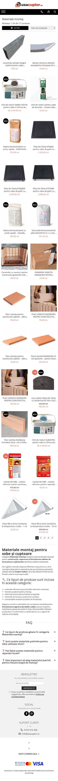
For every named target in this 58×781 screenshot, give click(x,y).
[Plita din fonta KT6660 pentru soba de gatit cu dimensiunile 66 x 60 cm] (43, 131)
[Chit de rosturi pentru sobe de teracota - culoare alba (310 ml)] (43, 89)
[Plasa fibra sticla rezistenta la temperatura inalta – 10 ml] (43, 508)
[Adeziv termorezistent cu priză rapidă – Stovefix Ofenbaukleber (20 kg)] (14, 215)
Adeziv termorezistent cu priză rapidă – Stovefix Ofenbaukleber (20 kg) (14, 231)
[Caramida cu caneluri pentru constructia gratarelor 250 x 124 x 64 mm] (14, 257)
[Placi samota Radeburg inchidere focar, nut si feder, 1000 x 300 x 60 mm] (14, 424)
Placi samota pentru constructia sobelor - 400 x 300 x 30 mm (14, 315)
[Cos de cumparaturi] (49, 11)
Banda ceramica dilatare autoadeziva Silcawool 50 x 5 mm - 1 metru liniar (43, 64)
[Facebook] (26, 713)
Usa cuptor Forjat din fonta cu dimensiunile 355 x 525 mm (43, 399)
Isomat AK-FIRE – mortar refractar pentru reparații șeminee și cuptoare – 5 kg (44, 483)
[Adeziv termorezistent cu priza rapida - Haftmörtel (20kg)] (14, 131)
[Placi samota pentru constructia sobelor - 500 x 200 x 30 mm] (14, 340)
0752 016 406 (30, 730)
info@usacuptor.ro (30, 733)
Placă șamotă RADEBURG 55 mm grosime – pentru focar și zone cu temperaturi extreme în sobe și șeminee (43, 357)
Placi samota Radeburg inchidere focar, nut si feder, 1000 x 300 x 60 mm (15, 441)
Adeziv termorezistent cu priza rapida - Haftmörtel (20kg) (14, 147)
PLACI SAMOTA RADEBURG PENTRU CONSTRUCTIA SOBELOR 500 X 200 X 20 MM (43, 315)
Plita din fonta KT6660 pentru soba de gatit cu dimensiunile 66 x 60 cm (43, 147)
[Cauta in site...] (55, 11)
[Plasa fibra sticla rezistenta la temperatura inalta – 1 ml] (14, 508)
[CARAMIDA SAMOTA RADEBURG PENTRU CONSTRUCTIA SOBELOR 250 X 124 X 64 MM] (43, 257)
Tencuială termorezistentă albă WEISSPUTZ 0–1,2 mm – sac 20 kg (43, 231)
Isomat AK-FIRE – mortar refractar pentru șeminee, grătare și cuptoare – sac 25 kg (14, 483)
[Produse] (3, 12)
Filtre (16, 28)
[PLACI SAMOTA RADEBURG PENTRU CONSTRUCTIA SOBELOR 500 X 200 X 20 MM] (43, 298)
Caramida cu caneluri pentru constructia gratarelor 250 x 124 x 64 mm (14, 273)
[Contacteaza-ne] (42, 11)
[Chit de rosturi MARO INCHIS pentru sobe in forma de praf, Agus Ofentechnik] (14, 89)
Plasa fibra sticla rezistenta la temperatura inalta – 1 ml (14, 524)
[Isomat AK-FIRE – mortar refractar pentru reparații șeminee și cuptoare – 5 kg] (43, 466)
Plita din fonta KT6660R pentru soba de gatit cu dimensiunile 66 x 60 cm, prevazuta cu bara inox (14, 189)
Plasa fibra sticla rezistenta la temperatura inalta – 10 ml (43, 524)
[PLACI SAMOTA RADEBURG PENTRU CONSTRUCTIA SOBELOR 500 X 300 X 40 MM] (14, 382)
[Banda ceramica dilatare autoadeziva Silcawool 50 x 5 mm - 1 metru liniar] (43, 47)
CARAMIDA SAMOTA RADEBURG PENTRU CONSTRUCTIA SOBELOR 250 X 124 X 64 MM (43, 273)
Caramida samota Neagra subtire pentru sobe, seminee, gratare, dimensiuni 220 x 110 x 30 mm (14, 64)
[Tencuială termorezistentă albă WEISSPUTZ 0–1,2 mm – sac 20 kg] (43, 215)
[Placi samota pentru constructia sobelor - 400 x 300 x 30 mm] (14, 298)
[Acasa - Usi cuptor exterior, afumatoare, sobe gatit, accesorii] (29, 4)
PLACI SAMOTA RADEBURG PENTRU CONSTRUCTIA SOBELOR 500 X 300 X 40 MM (14, 399)
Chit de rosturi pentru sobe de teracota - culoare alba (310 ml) (43, 106)
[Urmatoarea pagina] (52, 538)
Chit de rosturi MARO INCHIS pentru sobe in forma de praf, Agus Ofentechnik (14, 106)
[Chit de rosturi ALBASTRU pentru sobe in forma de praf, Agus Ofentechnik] (43, 424)
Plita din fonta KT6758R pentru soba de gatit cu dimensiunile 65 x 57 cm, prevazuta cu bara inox (43, 189)
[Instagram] (31, 713)
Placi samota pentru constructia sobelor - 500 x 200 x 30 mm (14, 357)
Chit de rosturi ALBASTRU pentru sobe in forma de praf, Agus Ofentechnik (43, 441)
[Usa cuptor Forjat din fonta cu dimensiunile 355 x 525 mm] (43, 382)
